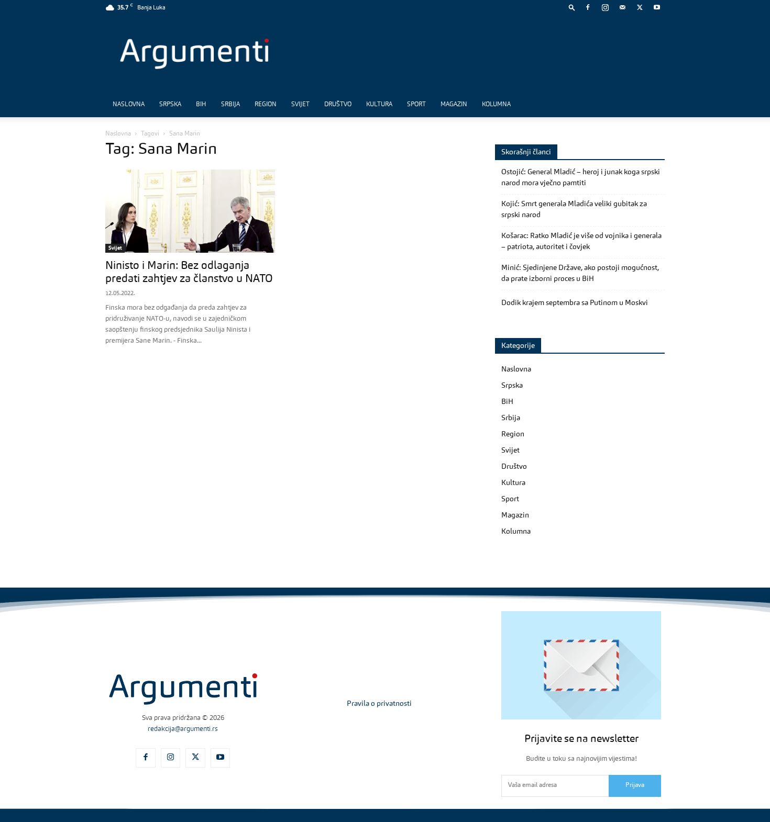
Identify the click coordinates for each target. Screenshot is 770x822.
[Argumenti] (183, 689)
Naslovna (129, 105)
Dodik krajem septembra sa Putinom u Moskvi (574, 303)
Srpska (170, 105)
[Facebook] (588, 7)
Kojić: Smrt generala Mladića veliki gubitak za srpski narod (574, 209)
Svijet (300, 105)
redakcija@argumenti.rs (183, 729)
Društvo (337, 105)
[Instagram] (605, 7)
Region (266, 105)
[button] (572, 7)
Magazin (454, 105)
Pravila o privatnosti (379, 703)
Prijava (634, 785)
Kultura (379, 105)
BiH (201, 105)
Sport (416, 105)
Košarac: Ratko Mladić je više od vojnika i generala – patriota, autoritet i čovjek (581, 241)
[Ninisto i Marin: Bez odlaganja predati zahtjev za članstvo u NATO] (190, 211)
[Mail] (622, 7)
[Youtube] (657, 7)
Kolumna (496, 105)
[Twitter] (639, 7)
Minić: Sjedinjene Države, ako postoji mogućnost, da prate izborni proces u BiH (580, 273)
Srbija (230, 105)
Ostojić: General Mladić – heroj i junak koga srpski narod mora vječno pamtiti (580, 177)
